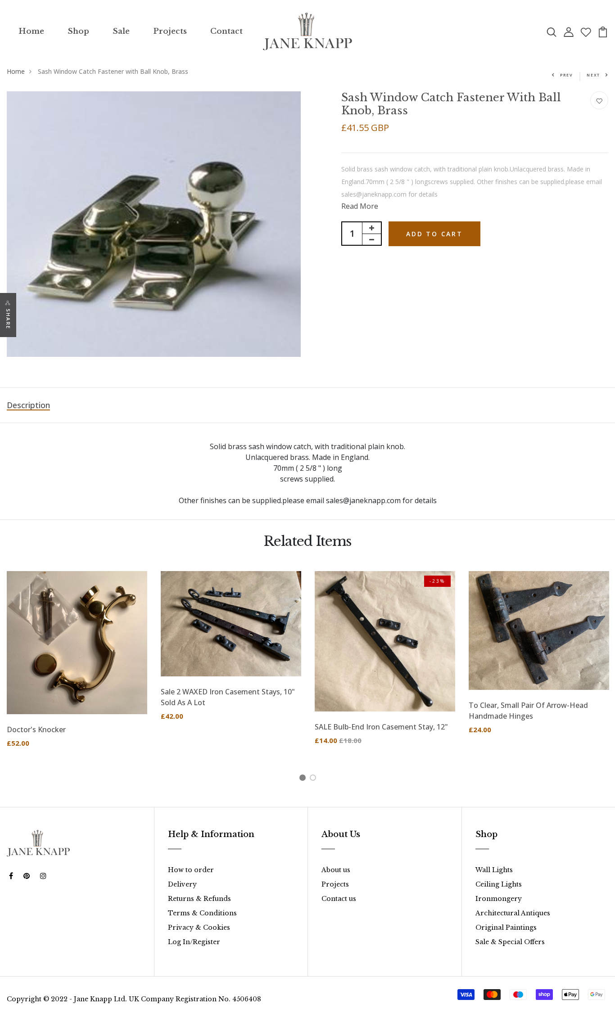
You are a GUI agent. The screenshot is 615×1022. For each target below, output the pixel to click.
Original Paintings (506, 927)
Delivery (182, 884)
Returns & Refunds (199, 899)
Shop (78, 31)
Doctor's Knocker (36, 729)
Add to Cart (434, 234)
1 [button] (304, 779)
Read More (359, 206)
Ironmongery (498, 899)
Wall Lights (494, 870)
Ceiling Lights (498, 884)
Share (8, 319)
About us (335, 870)
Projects (170, 31)
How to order (191, 870)
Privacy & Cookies (199, 927)
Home (31, 31)
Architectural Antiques (512, 913)
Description (28, 405)
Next (593, 75)
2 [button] (314, 779)
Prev (566, 75)
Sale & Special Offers (510, 942)
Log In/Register (194, 942)
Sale (121, 31)
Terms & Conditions (202, 913)
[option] (77, 666)
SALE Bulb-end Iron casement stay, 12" (381, 727)
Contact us (338, 899)
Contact (226, 31)
